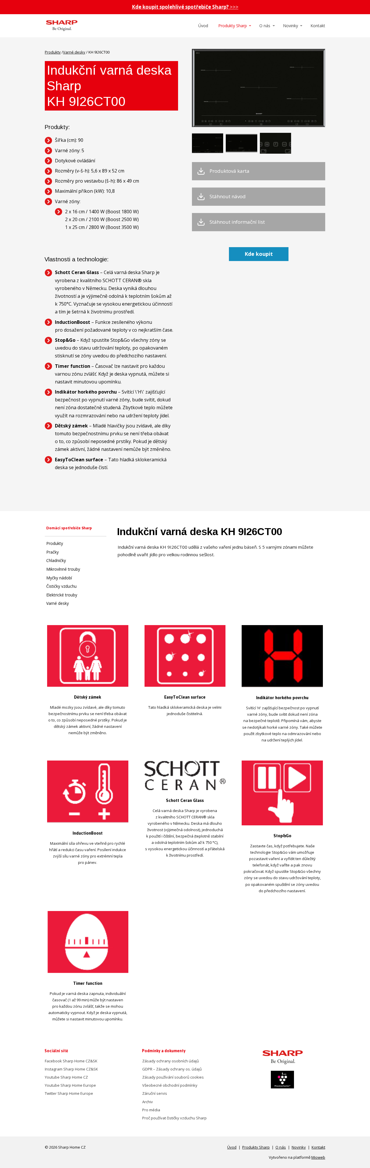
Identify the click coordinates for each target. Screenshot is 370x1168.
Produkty (53, 52)
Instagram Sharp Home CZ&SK (71, 1069)
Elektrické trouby (61, 595)
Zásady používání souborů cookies (173, 1077)
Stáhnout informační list (237, 222)
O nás (264, 25)
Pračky (52, 552)
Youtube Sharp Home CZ (66, 1077)
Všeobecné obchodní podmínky (169, 1085)
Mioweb (318, 1157)
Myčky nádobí (59, 578)
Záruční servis (154, 1093)
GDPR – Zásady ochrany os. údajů (172, 1069)
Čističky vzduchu (61, 586)
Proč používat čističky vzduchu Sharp (174, 1118)
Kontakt (317, 25)
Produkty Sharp (232, 25)
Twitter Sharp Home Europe (69, 1093)
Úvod (203, 25)
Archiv (147, 1101)
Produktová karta (229, 171)
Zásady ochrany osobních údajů (170, 1061)
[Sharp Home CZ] (61, 26)
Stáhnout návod (228, 196)
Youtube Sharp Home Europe (70, 1085)
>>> (185, 6)
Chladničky (56, 560)
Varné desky (74, 52)
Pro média (151, 1109)
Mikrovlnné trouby (63, 569)
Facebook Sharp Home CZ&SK (71, 1061)
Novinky (290, 25)
